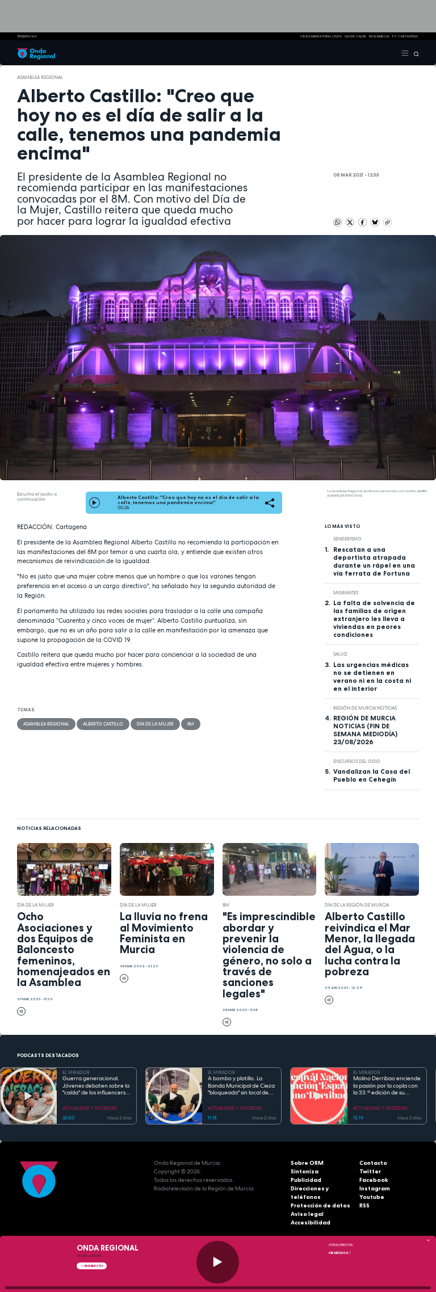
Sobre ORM (307, 1163)
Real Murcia (379, 36)
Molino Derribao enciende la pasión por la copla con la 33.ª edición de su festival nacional (387, 1086)
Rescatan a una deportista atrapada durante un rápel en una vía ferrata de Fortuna (374, 561)
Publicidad (306, 1180)
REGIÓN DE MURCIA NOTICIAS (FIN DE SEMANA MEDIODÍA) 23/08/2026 (365, 730)
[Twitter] (350, 221)
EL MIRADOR (76, 1072)
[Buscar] (414, 53)
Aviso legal (307, 1214)
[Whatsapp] (337, 222)
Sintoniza (304, 1171)
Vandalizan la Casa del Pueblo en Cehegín (371, 775)
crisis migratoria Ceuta (321, 36)
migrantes (345, 592)
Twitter (370, 1171)
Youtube (371, 1197)
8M (190, 724)
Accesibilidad (310, 1222)
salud (340, 654)
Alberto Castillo (103, 724)
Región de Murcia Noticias (365, 708)
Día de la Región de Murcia (357, 905)
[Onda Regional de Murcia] (36, 53)
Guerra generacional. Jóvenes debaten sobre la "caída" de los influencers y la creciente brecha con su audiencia (96, 1086)
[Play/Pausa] (217, 1262)
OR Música (339, 1253)
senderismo (347, 539)
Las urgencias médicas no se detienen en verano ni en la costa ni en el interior (372, 677)
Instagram (374, 1188)
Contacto (373, 1163)
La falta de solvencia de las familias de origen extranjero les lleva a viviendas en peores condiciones (374, 619)
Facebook (373, 1180)
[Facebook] (363, 221)
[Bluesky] (375, 221)
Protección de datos (320, 1205)
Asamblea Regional (40, 77)
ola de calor (355, 36)
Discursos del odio (356, 761)
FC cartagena (405, 36)
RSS (364, 1205)
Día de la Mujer (155, 724)
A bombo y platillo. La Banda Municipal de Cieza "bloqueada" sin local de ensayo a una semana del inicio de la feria (241, 1086)
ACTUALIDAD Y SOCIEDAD (89, 1108)
